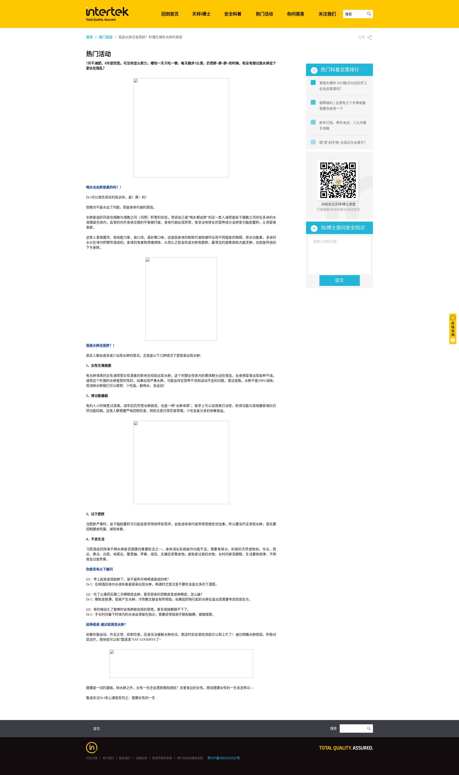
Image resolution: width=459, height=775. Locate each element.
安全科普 (232, 14)
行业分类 (92, 758)
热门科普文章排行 (340, 69)
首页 (89, 37)
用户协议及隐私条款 (190, 758)
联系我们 (125, 758)
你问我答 (295, 14)
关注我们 (327, 14)
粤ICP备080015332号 (223, 758)
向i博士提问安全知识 (343, 227)
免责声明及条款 (162, 758)
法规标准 (141, 758)
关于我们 (108, 758)
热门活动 (264, 14)
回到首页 (170, 14)
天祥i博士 (201, 14)
